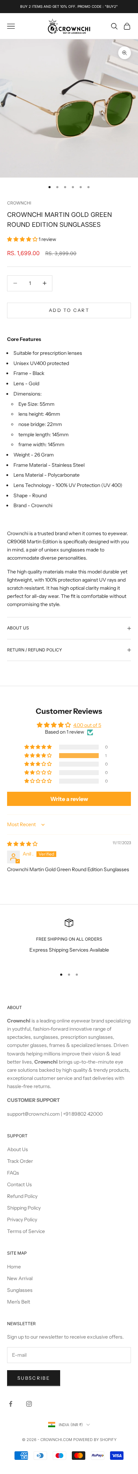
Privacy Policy (22, 1219)
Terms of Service (26, 1231)
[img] (22, 844)
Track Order (20, 1161)
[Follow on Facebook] (10, 1403)
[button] (23, 239)
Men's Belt (18, 1302)
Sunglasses (20, 1290)
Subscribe (33, 1378)
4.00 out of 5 (87, 725)
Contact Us (19, 1184)
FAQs (13, 1173)
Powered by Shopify (94, 1439)
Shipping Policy (24, 1208)
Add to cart (69, 310)
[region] (69, 940)
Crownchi (19, 203)
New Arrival (20, 1278)
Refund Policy (22, 1196)
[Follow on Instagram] (29, 1403)
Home (14, 1266)
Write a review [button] (69, 798)
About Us (17, 1149)
